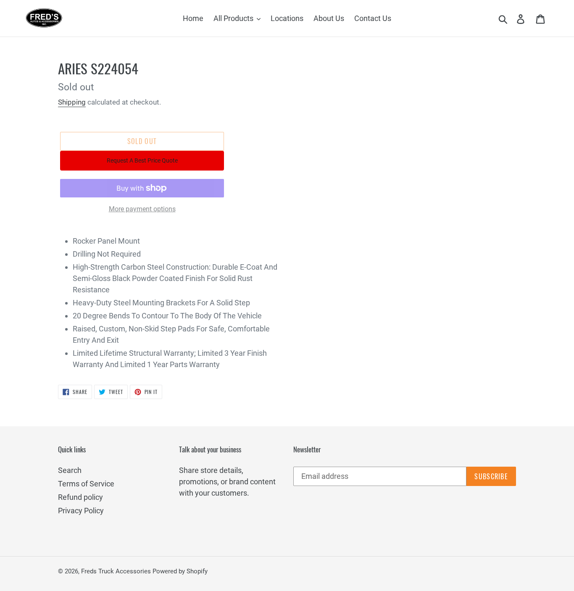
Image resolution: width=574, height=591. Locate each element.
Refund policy (80, 497)
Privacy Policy (81, 510)
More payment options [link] (142, 209)
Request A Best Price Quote (142, 160)
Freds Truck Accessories (117, 571)
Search (70, 470)
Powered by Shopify (180, 571)
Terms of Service (86, 483)
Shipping (72, 102)
